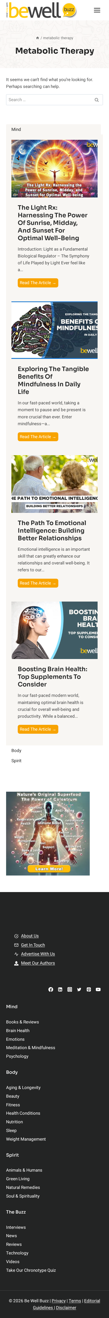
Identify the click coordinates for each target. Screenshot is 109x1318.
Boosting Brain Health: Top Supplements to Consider (52, 676)
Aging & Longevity (23, 1087)
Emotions (15, 1039)
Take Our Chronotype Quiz (31, 1270)
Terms (75, 1301)
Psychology (17, 1056)
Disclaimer (66, 1308)
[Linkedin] (60, 989)
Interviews (16, 1227)
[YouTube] (98, 989)
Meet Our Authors (38, 963)
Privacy (59, 1301)
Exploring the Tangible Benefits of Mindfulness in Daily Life (53, 380)
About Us (30, 936)
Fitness (13, 1105)
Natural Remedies (23, 1187)
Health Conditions (23, 1113)
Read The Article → (39, 283)
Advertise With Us (38, 954)
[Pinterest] (88, 989)
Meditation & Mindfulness (30, 1048)
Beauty (12, 1096)
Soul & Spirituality (23, 1196)
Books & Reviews (22, 1022)
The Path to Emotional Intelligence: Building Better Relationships (52, 530)
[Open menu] (97, 10)
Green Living (18, 1179)
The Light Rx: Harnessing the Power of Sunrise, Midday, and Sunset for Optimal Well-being (52, 223)
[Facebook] (51, 989)
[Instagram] (69, 989)
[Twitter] (79, 989)
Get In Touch (33, 945)
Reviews (14, 1244)
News (11, 1236)
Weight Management (26, 1139)
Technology (17, 1253)
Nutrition (14, 1122)
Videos (13, 1262)
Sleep (11, 1130)
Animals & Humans (24, 1170)
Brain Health (17, 1031)
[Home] (37, 38)
